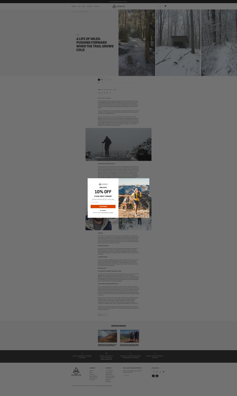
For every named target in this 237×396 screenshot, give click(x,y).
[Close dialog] (148, 180)
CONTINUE (103, 206)
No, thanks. (103, 210)
